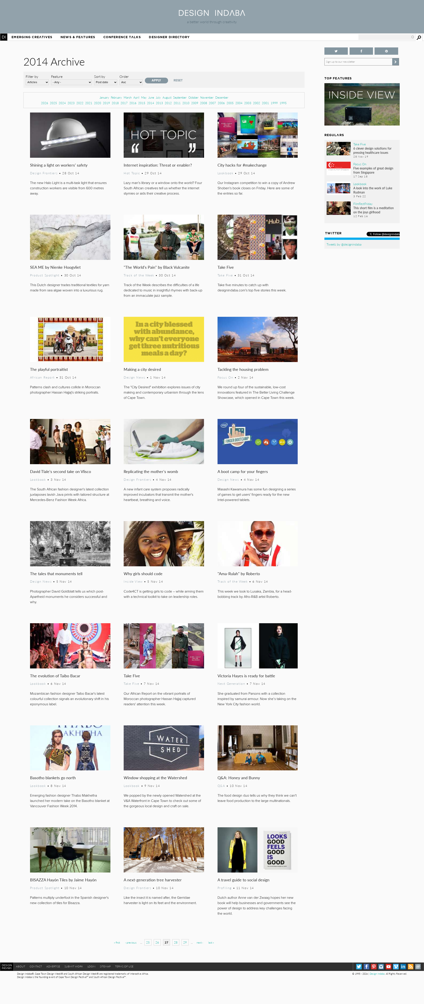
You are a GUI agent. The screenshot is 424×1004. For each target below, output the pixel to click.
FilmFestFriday (363, 203)
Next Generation (231, 683)
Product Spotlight (45, 275)
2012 (168, 103)
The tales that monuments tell (56, 573)
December (221, 97)
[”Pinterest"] (386, 51)
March (128, 97)
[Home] (212, 14)
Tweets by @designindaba (344, 244)
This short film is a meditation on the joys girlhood (373, 210)
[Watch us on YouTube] (388, 966)
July (158, 97)
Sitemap (105, 966)
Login (91, 966)
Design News (134, 377)
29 (185, 942)
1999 (274, 103)
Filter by (32, 76)
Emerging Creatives (31, 37)
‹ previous (130, 942)
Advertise (53, 966)
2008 (203, 103)
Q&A (221, 785)
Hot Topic (132, 173)
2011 (177, 103)
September (180, 97)
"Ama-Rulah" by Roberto (239, 573)
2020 (97, 103)
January (104, 97)
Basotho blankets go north (53, 777)
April (136, 97)
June (151, 97)
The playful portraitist (49, 369)
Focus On (225, 377)
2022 (79, 103)
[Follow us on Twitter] (336, 51)
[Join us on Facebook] (361, 51)
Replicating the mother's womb (151, 471)
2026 (44, 103)
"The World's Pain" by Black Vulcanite (157, 267)
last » (211, 942)
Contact (36, 966)
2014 (150, 103)
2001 (265, 103)
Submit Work (73, 966)
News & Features (78, 37)
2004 (238, 103)
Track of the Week (139, 275)
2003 (247, 103)
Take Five (226, 267)
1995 (283, 103)
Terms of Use (124, 966)
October (193, 97)
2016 (132, 103)
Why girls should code (143, 573)
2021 (88, 103)
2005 (230, 103)
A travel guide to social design (243, 879)
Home (4, 37)
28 (176, 942)
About (20, 966)
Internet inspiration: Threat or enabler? (158, 165)
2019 (106, 103)
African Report (42, 377)
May (144, 97)
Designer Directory (169, 37)
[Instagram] (381, 966)
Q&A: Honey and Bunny (239, 777)
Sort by (99, 76)
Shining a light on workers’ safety (58, 165)
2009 (194, 103)
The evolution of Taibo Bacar (55, 675)
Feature (56, 76)
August (167, 97)
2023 (71, 103)
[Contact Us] (418, 966)
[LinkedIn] (403, 966)
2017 (124, 103)
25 (148, 942)
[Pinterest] (374, 966)
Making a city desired (142, 369)
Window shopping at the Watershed (155, 777)
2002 (256, 103)
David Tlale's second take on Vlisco (60, 471)
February (116, 97)
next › (200, 942)
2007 (212, 103)
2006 (221, 103)
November (207, 97)
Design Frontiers (44, 173)
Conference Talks (122, 37)
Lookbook (226, 173)
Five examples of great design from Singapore (373, 170)
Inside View (133, 581)
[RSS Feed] (410, 966)
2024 (62, 103)
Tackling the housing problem (243, 369)
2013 (159, 103)
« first (117, 942)
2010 (185, 103)
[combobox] (386, 37)
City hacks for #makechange (242, 165)
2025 (53, 103)
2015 (141, 103)
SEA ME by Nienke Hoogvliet (55, 267)
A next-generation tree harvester (153, 879)
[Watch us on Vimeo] (396, 966)
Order (124, 76)
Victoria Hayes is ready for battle (246, 675)
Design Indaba (377, 973)
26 (157, 942)
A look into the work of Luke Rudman (372, 190)
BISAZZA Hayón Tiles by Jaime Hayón (63, 879)
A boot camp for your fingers (243, 471)
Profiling (225, 888)
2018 (115, 103)
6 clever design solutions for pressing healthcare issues (372, 150)
